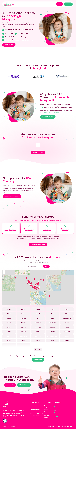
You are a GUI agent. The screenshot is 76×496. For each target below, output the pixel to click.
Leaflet (62, 304)
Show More (37, 349)
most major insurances (26, 40)
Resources (46, 4)
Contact (59, 4)
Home (19, 4)
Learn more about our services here (51, 112)
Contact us (19, 238)
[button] (24, 4)
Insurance (40, 4)
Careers (34, 4)
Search (46, 266)
